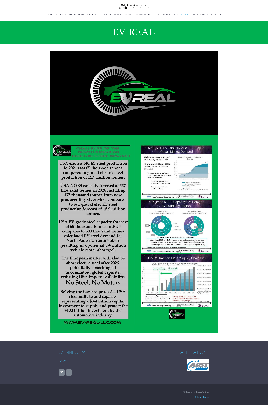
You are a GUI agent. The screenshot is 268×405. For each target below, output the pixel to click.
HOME (50, 14)
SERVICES (61, 14)
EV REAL (185, 14)
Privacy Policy (202, 397)
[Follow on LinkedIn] (69, 372)
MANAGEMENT (76, 14)
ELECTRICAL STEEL (165, 14)
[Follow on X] (62, 372)
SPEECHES (92, 14)
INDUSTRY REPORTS (111, 14)
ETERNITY (216, 14)
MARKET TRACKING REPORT (138, 14)
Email (63, 361)
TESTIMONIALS (200, 14)
